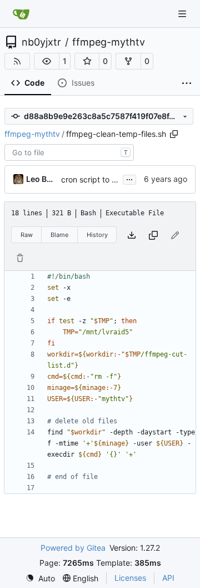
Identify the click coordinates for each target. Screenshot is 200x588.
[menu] (40, 578)
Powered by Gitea (73, 547)
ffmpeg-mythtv (108, 42)
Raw (27, 235)
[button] (46, 61)
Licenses (130, 577)
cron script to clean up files (110, 179)
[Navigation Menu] (183, 13)
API (168, 577)
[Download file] (132, 235)
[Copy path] (174, 134)
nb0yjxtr (41, 42)
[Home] (21, 14)
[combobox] (69, 152)
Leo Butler (41, 179)
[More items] (187, 83)
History (97, 235)
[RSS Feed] (17, 61)
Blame (59, 235)
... (129, 178)
